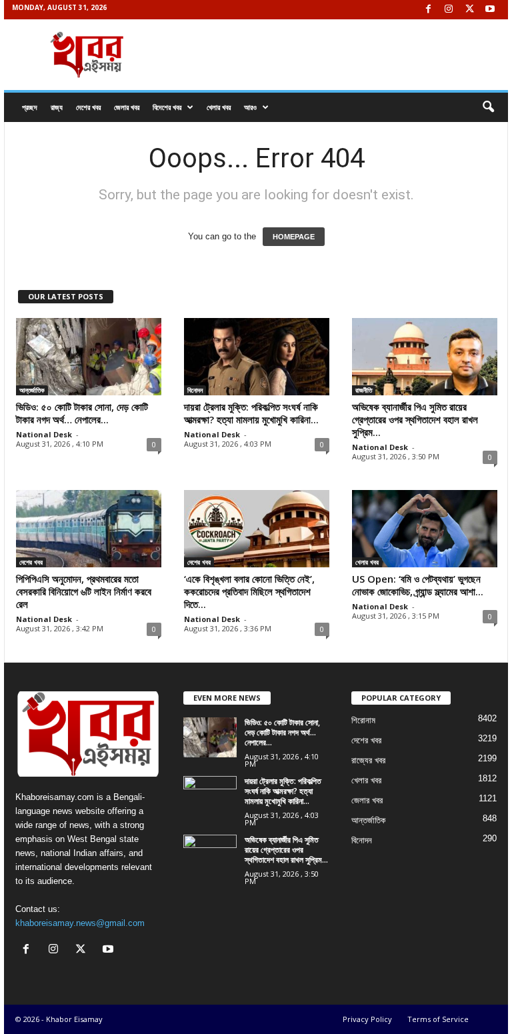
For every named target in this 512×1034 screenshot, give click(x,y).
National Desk (44, 434)
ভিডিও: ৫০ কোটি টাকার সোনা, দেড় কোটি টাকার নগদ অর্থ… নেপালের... (82, 413)
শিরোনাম (363, 720)
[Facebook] (428, 9)
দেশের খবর (88, 107)
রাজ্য (57, 107)
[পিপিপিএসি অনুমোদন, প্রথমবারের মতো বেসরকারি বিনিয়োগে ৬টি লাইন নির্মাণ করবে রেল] (88, 528)
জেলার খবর (126, 107)
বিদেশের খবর (167, 107)
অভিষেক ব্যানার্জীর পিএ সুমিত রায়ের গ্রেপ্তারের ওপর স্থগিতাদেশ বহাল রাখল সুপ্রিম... (415, 419)
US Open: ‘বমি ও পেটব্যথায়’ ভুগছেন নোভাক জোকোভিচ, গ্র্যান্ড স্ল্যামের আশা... (417, 585)
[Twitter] (469, 9)
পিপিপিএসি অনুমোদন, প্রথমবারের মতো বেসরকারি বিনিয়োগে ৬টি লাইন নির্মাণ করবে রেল (83, 591)
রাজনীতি (363, 390)
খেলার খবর (219, 107)
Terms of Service (438, 1019)
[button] (488, 107)
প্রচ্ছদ (29, 107)
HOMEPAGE (294, 237)
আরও (250, 107)
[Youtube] (490, 9)
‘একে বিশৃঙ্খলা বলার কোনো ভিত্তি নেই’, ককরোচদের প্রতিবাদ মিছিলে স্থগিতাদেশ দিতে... (249, 591)
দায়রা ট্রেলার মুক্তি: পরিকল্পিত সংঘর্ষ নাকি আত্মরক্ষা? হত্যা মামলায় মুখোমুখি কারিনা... (251, 413)
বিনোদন (195, 390)
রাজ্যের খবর (368, 760)
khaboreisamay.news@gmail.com (80, 923)
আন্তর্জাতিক (32, 390)
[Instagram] (449, 9)
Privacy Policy (367, 1019)
